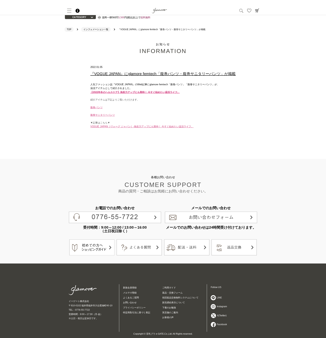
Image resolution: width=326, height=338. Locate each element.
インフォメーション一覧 (95, 29)
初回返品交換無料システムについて (180, 297)
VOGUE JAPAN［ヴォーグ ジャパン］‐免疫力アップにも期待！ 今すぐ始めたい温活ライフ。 (142, 126)
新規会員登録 (130, 287)
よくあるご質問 (131, 297)
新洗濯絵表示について (173, 302)
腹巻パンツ (96, 107)
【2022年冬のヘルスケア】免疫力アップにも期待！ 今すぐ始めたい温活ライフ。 (135, 92)
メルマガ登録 (130, 292)
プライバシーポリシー (134, 307)
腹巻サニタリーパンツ (102, 115)
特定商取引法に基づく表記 (136, 312)
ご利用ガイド (169, 287)
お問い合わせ (130, 302)
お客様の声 (168, 317)
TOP (69, 29)
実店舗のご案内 (170, 312)
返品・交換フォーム (172, 292)
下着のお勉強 (169, 307)
